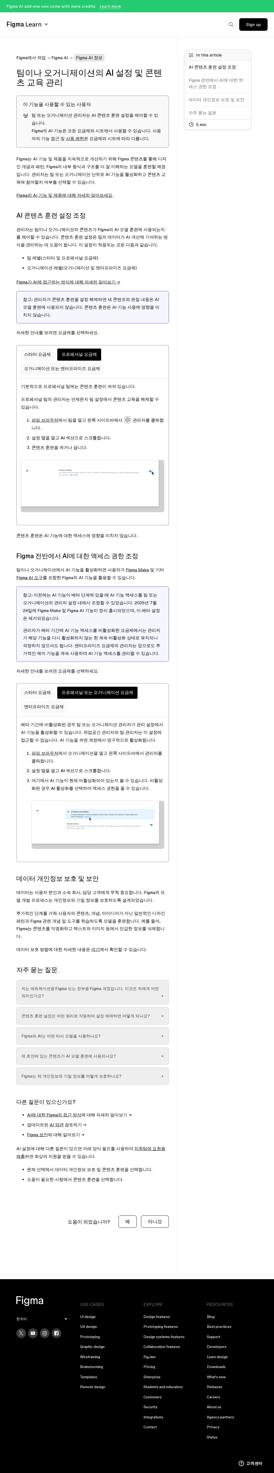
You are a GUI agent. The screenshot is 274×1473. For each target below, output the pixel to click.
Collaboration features (161, 1346)
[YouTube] (33, 1333)
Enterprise (152, 1377)
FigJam (149, 1357)
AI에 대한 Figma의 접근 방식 (54, 1114)
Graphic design (92, 1346)
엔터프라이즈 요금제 (44, 706)
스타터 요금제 (37, 354)
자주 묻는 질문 (202, 112)
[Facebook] (56, 1333)
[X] (21, 1333)
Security (150, 1407)
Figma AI (59, 57)
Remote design (92, 1387)
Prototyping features (160, 1326)
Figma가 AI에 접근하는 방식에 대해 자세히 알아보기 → (68, 282)
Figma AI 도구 (29, 577)
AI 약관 (57, 1124)
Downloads (216, 1367)
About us (214, 1407)
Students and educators (163, 1387)
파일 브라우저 (45, 420)
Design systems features (164, 1337)
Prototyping (90, 1337)
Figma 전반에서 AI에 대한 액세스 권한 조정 (216, 83)
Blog (211, 1317)
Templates (88, 1377)
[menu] (41, 1319)
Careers (213, 1397)
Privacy (213, 1427)
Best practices (219, 1326)
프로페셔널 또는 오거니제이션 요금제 (97, 692)
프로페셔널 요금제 (79, 354)
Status (212, 1437)
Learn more (110, 6)
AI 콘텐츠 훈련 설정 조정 (212, 67)
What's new (216, 1377)
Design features (156, 1317)
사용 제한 (75, 138)
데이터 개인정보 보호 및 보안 (216, 99)
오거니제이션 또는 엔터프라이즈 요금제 (62, 368)
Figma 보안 (37, 1134)
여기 (95, 949)
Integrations (153, 1417)
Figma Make (137, 569)
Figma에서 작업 (31, 57)
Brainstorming (91, 1367)
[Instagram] (45, 1333)
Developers (216, 1346)
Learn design (217, 1357)
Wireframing (90, 1357)
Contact (150, 1427)
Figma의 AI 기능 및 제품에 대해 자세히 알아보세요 (64, 195)
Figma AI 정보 (89, 57)
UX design (88, 1326)
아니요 (155, 1221)
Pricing (149, 1367)
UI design (88, 1317)
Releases (214, 1387)
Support (213, 1337)
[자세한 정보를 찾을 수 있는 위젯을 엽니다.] (251, 1463)
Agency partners (220, 1417)
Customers (152, 1397)
